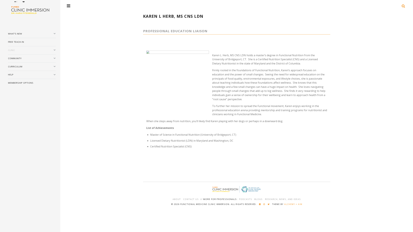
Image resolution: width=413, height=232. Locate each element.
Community (15, 58)
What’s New (15, 33)
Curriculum (15, 66)
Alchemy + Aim (293, 204)
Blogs (258, 199)
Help (11, 74)
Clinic (11, 50)
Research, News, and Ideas (283, 199)
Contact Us (191, 199)
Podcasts (245, 199)
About (177, 199)
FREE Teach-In (16, 42)
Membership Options (20, 83)
